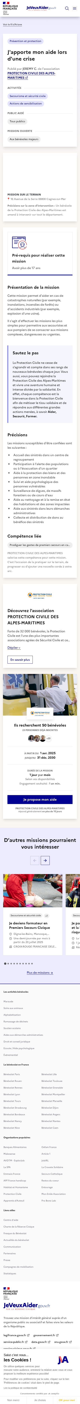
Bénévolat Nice (12, 1128)
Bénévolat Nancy (13, 1121)
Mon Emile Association (53, 1194)
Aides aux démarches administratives (23, 1035)
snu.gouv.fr (61, 1342)
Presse (7, 1260)
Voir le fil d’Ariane (12, 24)
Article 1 (45, 1154)
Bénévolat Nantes (50, 1121)
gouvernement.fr (44, 1335)
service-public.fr (14, 1342)
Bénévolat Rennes (13, 1087)
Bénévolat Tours (12, 1101)
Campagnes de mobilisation (18, 1267)
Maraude (8, 1001)
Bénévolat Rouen (13, 1081)
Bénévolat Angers (50, 1114)
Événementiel (11, 1055)
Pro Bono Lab (48, 1200)
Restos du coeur (50, 1180)
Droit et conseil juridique (17, 1041)
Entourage (47, 1187)
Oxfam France (49, 1147)
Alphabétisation (12, 1015)
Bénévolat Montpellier (53, 1094)
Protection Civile (12, 1194)
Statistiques (10, 1273)
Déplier (12, 647)
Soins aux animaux (13, 1008)
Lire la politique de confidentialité (20, 1388)
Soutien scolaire (12, 1028)
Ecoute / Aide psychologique (19, 1048)
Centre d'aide (11, 1220)
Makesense (9, 1154)
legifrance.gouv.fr (15, 1335)
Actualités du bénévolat (16, 1240)
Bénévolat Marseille (51, 1101)
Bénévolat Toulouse (51, 1081)
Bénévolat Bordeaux (14, 1114)
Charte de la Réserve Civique (19, 1226)
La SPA (7, 1167)
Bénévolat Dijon (49, 1107)
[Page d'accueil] (41, 8)
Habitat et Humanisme (16, 1187)
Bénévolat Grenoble (52, 1087)
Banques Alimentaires (15, 1147)
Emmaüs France (12, 1174)
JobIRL (45, 1160)
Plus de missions (38, 972)
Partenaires (10, 1253)
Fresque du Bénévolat (15, 1233)
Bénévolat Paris (12, 1074)
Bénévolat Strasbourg (15, 1107)
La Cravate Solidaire (52, 1167)
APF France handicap (15, 1180)
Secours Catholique (52, 1174)
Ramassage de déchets (16, 1021)
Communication (12, 1246)
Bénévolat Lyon (12, 1094)
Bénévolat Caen (49, 1128)
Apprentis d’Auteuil (14, 1200)
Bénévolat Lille (49, 1074)
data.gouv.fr (39, 1342)
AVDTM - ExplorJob (14, 1160)
